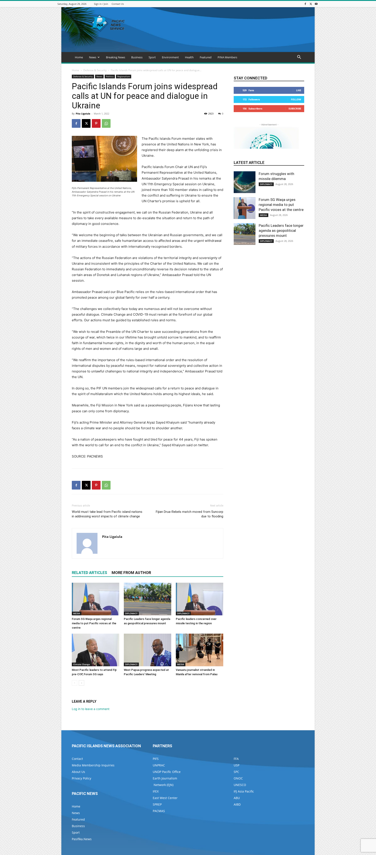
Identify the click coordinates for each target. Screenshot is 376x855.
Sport (152, 57)
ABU (237, 798)
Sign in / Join (101, 3)
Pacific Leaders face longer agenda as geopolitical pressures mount (281, 230)
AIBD (237, 804)
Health (189, 57)
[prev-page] (74, 683)
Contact (77, 759)
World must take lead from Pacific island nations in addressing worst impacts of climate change (107, 514)
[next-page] (81, 683)
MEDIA (76, 613)
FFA (236, 759)
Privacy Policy (81, 778)
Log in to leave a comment (90, 709)
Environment (170, 57)
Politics (110, 76)
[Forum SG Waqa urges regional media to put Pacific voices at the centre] (95, 599)
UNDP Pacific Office (167, 772)
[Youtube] (316, 4)
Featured (206, 57)
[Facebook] (305, 4)
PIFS (156, 759)
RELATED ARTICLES (89, 572)
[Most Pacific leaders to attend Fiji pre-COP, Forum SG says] (95, 650)
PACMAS (159, 811)
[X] (310, 4)
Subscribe (295, 108)
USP (236, 765)
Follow (296, 99)
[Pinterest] (96, 123)
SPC (236, 772)
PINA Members (227, 57)
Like (298, 90)
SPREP (157, 804)
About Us (78, 772)
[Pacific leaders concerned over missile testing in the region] (199, 599)
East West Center (165, 798)
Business (137, 57)
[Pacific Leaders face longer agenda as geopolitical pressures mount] (147, 599)
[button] (299, 58)
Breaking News (115, 57)
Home (79, 57)
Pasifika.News (82, 839)
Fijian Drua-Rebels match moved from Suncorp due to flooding (189, 514)
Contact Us (118, 3)
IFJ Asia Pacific (244, 791)
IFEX (156, 791)
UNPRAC (159, 765)
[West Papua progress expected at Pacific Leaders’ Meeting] (147, 650)
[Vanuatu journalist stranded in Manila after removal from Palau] (199, 650)
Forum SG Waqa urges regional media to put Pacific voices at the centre (94, 623)
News (92, 57)
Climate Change (81, 664)
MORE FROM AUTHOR (131, 572)
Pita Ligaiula (83, 113)
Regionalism (123, 76)
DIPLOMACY (131, 613)
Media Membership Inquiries (93, 765)
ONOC (238, 778)
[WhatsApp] (106, 123)
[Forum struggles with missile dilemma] (244, 182)
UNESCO (240, 785)
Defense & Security (95, 70)
